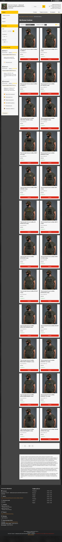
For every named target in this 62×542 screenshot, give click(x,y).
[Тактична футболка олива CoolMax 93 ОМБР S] (29, 72)
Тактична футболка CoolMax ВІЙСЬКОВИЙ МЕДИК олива (27, 395)
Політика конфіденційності (49, 533)
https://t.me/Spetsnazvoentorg (7, 513)
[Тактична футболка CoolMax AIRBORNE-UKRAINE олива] (29, 107)
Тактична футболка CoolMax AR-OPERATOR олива (28, 222)
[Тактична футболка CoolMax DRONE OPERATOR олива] (50, 418)
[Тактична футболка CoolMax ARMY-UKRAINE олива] (29, 176)
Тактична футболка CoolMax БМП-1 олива (49, 222)
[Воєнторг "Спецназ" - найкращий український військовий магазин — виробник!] (4, 7)
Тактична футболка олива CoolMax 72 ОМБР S (28, 50)
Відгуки (3, 21)
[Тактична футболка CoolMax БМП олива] (50, 176)
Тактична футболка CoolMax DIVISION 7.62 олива (47, 361)
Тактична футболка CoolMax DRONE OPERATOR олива (49, 430)
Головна (35, 12)
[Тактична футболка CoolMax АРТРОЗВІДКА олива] (50, 107)
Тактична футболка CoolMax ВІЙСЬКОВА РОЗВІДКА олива (27, 361)
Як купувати (52, 12)
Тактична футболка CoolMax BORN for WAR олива (49, 257)
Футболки (31, 16)
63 (29, 445)
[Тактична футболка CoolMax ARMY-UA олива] (29, 141)
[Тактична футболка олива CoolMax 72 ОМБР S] (29, 38)
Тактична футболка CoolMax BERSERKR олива (27, 257)
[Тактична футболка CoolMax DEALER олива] (50, 314)
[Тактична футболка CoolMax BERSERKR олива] (29, 245)
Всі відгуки (5, 113)
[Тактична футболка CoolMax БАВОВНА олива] (50, 141)
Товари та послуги (43, 12)
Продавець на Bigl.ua (31, 532)
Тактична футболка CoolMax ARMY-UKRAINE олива (28, 188)
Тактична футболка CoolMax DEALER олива (49, 326)
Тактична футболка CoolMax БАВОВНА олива (47, 153)
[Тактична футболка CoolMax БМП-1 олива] (50, 210)
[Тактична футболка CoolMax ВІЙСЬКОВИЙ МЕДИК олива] (29, 383)
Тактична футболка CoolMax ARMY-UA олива (28, 153)
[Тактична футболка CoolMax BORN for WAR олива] (50, 245)
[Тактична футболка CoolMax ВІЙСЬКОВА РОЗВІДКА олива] (29, 349)
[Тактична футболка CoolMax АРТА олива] (50, 38)
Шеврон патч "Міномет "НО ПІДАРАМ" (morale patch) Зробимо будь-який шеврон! (9, 89)
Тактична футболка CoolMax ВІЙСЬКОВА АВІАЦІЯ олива (27, 326)
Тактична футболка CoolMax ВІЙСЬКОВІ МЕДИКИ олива (27, 430)
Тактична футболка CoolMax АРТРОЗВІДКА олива (47, 119)
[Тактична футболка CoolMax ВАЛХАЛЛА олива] (50, 280)
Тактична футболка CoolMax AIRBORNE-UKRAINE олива (27, 119)
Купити (29, 59)
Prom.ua (36, 531)
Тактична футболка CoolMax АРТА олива (49, 50)
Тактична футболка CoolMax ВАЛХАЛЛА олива (47, 292)
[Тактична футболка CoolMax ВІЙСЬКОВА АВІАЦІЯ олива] (29, 314)
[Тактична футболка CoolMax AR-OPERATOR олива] (29, 210)
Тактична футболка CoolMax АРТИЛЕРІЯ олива (47, 84)
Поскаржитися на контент (39, 533)
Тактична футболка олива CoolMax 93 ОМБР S (28, 84)
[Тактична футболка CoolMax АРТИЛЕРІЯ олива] (50, 72)
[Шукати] (43, 6)
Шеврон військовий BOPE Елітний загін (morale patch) (9, 58)
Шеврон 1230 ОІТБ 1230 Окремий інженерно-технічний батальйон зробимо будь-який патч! (10, 75)
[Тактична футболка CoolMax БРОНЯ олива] (29, 280)
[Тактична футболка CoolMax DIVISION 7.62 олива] (50, 349)
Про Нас (4, 18)
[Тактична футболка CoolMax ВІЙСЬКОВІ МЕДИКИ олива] (29, 418)
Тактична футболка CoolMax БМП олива (49, 188)
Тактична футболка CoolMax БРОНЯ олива (28, 292)
